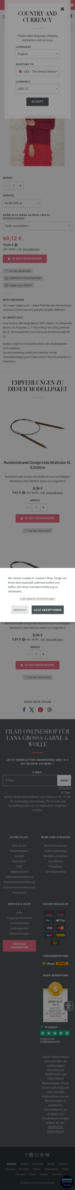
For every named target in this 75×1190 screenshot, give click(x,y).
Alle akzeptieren (47, 609)
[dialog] (37, 595)
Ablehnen (20, 609)
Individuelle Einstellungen (37, 598)
